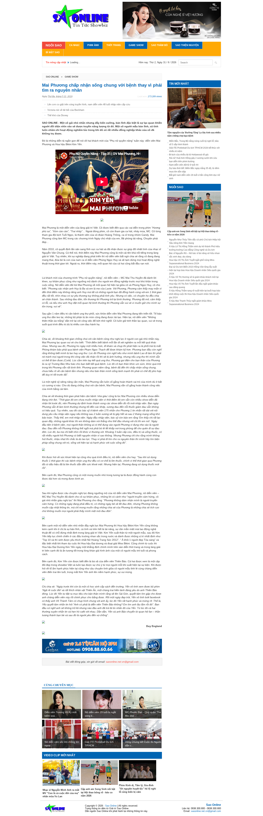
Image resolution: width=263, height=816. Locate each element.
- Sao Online (110, 805)
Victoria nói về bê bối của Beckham (65, 110)
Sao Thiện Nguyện (187, 45)
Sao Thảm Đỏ (159, 45)
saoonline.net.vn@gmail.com (122, 661)
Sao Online (213, 804)
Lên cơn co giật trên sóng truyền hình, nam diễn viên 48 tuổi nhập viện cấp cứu (88, 104)
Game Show (136, 45)
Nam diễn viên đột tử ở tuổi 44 (183, 165)
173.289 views (155, 96)
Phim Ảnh (93, 45)
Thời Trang (113, 45)
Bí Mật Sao (53, 52)
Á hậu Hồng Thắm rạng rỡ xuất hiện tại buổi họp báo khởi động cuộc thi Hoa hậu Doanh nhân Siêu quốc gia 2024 (194, 294)
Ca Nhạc (74, 45)
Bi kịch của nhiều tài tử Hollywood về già (188, 154)
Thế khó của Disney (57, 115)
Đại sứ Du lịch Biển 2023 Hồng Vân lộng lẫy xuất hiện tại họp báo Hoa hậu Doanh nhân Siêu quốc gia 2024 (194, 270)
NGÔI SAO (54, 45)
